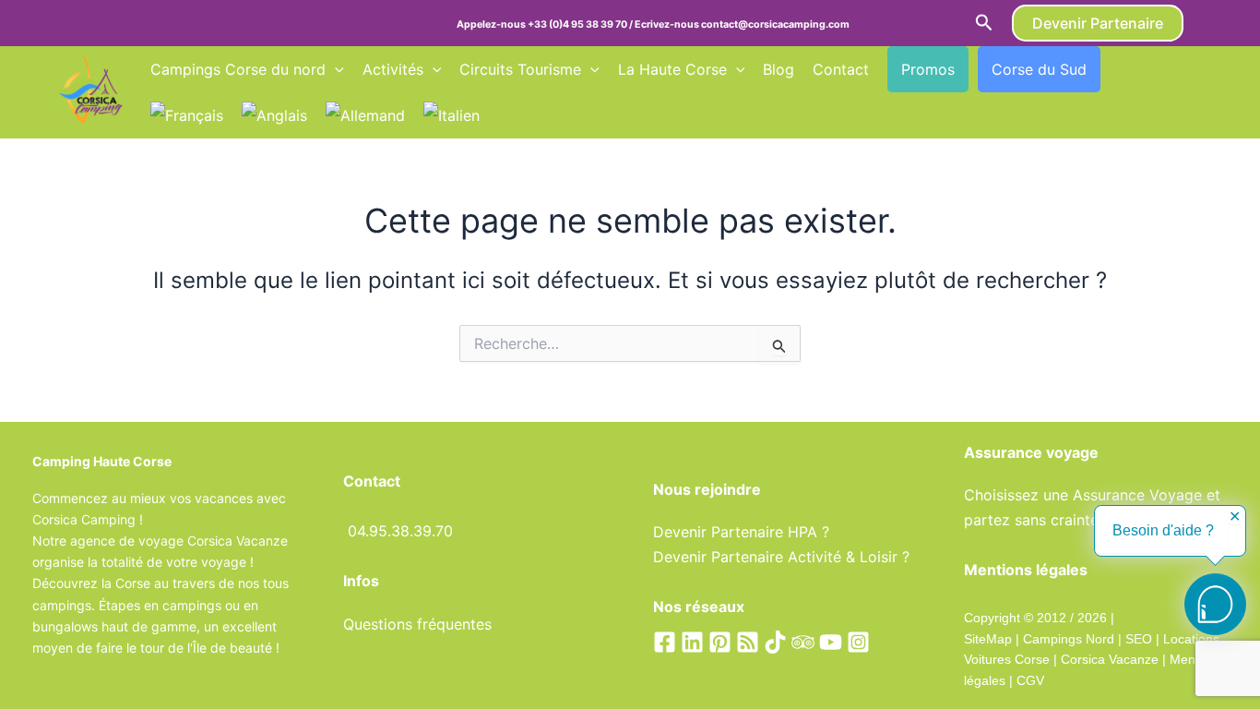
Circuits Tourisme (520, 69)
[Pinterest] (719, 642)
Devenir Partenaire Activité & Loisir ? (781, 556)
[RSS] (747, 642)
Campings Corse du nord (238, 69)
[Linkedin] (692, 642)
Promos (928, 69)
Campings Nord (1068, 638)
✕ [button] (1235, 517)
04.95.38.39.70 (400, 531)
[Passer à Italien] (451, 115)
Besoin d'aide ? (1163, 530)
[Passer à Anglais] (274, 115)
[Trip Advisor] (802, 642)
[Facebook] (664, 642)
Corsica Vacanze (1110, 659)
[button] (984, 23)
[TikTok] (775, 642)
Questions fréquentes (417, 624)
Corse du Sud (1039, 69)
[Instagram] (858, 642)
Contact (841, 69)
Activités (393, 69)
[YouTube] (830, 642)
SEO (1137, 638)
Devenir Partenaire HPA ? (741, 532)
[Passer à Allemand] (365, 115)
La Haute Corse (672, 69)
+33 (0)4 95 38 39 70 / (581, 24)
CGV (1030, 680)
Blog (778, 69)
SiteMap (988, 638)
